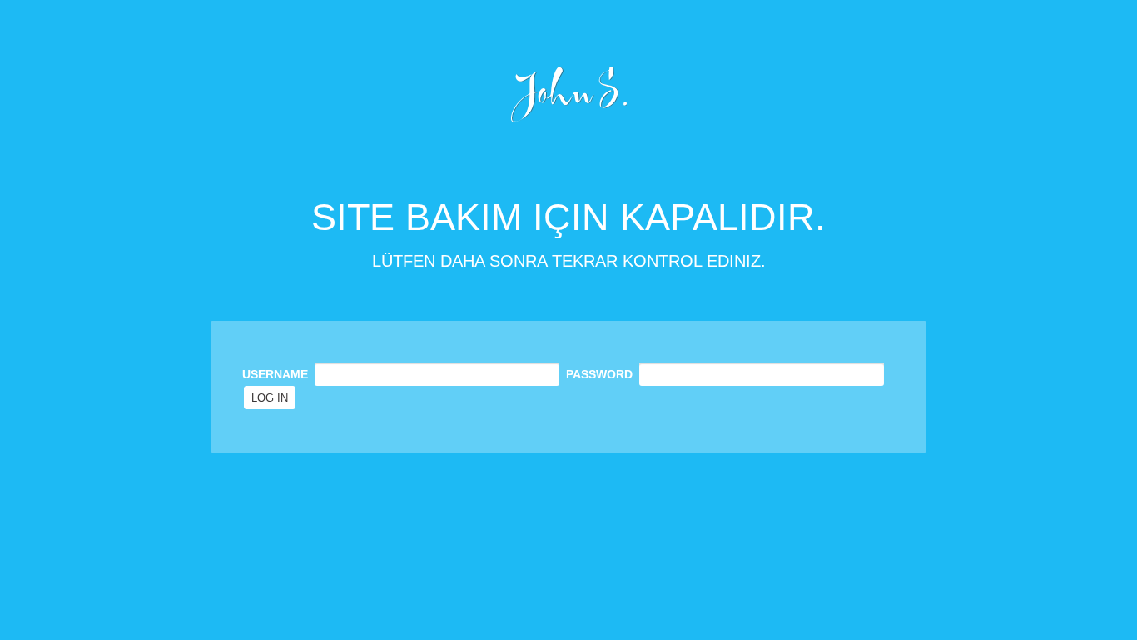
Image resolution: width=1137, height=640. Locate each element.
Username (275, 374)
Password (599, 374)
